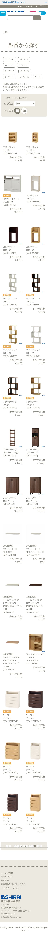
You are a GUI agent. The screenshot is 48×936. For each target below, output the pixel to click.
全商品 (5, 32)
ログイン (42, 13)
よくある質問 (7, 873)
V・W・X (24, 77)
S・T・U (9, 77)
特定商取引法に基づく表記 (13, 884)
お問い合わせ (7, 877)
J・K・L (23, 65)
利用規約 (5, 880)
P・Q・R (25, 71)
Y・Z (37, 77)
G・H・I (9, 65)
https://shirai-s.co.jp (13, 917)
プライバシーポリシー (11, 888)
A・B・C (9, 59)
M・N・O (9, 71)
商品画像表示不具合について (13, 2)
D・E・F (24, 59)
